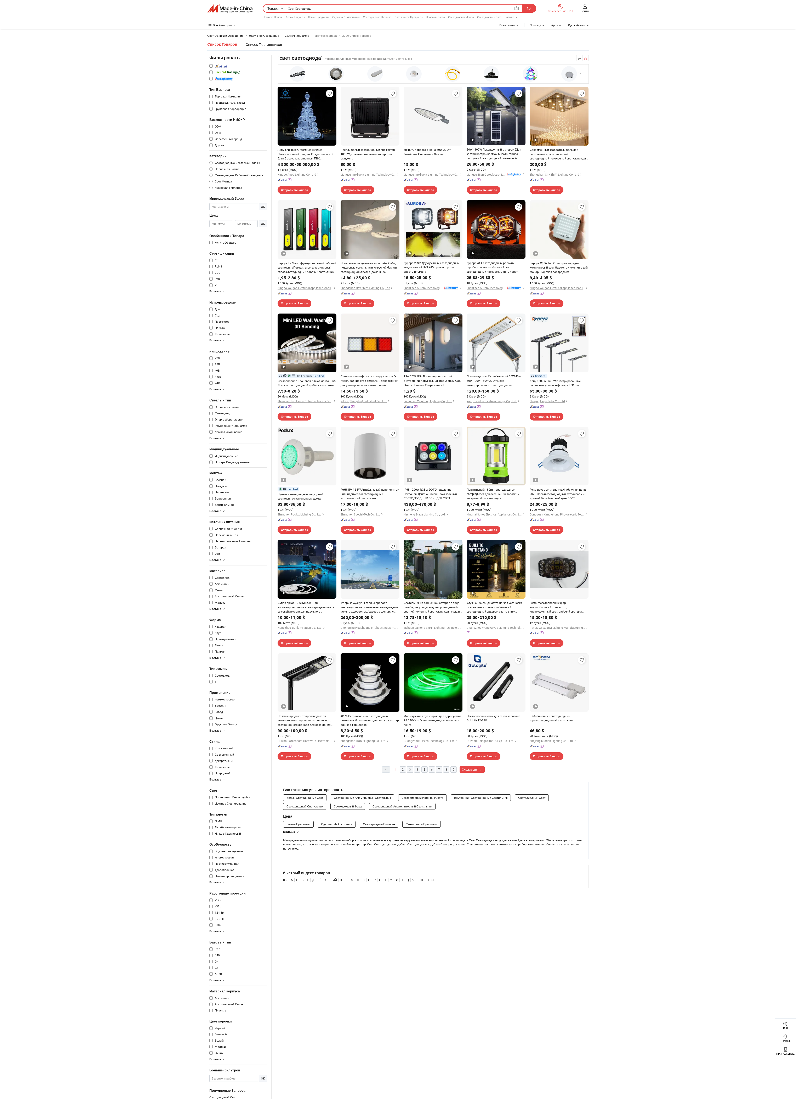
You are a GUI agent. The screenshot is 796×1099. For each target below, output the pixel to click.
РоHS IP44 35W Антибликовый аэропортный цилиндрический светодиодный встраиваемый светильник (370, 493)
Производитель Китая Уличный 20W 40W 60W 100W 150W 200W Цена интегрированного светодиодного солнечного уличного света (494, 380)
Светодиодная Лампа (461, 17)
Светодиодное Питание (377, 17)
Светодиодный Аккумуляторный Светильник (402, 806)
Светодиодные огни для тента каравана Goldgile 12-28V (493, 718)
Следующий (470, 769)
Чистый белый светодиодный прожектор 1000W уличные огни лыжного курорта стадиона (368, 154)
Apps (554, 25)
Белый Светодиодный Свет (304, 798)
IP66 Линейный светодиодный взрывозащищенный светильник (551, 718)
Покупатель (507, 25)
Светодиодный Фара (348, 806)
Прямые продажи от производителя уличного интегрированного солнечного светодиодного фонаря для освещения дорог (304, 720)
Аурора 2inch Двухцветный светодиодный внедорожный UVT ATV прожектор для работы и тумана (432, 267)
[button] (581, 74)
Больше (289, 831)
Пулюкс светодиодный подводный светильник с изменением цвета (301, 496)
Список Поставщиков (263, 44)
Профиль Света (435, 17)
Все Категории (222, 25)
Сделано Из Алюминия (346, 17)
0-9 (285, 880)
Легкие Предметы (318, 17)
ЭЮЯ (430, 880)
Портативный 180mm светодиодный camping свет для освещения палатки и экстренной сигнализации (493, 493)
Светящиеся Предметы (409, 17)
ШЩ (420, 880)
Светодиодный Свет (489, 17)
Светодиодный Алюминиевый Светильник (362, 798)
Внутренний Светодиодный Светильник (480, 798)
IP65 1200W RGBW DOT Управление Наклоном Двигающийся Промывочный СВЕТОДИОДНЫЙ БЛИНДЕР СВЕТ (430, 493)
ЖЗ (327, 880)
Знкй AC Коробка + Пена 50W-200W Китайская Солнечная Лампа (427, 152)
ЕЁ (319, 880)
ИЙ (335, 880)
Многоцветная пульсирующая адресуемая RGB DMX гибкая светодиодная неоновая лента (432, 720)
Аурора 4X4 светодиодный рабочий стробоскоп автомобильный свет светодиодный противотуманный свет (492, 267)
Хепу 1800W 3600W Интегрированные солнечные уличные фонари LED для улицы (555, 383)
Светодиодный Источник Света (422, 798)
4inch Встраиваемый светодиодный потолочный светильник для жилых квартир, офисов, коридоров (370, 720)
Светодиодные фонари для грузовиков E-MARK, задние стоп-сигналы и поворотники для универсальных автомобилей (369, 380)
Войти (585, 11)
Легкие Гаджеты (295, 17)
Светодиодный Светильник (304, 806)
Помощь (535, 25)
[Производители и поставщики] (229, 8)
